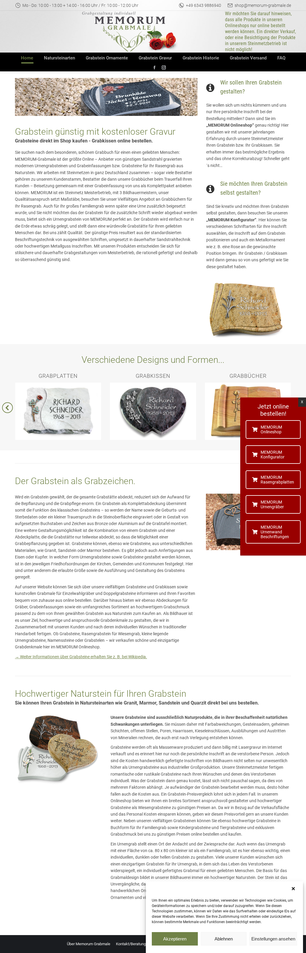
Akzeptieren (174, 938)
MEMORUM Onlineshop (271, 429)
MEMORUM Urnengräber (272, 504)
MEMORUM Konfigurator (272, 454)
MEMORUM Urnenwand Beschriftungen (275, 532)
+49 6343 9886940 (203, 5)
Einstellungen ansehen (273, 938)
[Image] (246, 310)
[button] (294, 889)
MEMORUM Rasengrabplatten (277, 479)
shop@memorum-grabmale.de (263, 5)
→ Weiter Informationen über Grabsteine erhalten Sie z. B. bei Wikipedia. (81, 656)
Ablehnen (224, 938)
